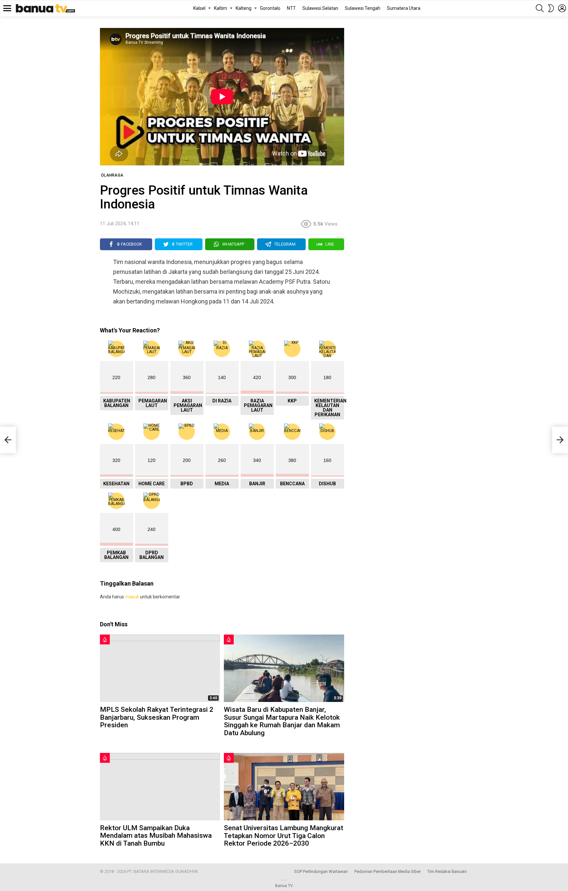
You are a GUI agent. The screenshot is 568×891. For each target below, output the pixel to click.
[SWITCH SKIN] (551, 8)
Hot (105, 639)
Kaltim (220, 8)
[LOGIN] (562, 8)
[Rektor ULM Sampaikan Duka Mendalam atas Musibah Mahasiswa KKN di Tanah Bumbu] (160, 786)
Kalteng (243, 8)
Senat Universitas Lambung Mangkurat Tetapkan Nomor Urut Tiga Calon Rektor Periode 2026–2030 (283, 835)
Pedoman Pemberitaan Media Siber (387, 871)
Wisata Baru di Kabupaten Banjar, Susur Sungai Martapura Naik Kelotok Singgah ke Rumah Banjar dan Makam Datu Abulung (282, 721)
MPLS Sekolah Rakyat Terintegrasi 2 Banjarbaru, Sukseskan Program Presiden (156, 717)
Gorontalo (270, 8)
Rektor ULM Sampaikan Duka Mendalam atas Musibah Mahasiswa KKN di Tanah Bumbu (156, 835)
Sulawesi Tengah (362, 8)
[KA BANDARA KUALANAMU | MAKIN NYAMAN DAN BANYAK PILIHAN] (8, 440)
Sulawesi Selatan (320, 8)
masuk (132, 596)
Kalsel (199, 8)
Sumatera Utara (403, 8)
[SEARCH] (540, 8)
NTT (291, 8)
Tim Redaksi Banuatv (447, 871)
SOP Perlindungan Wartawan (321, 871)
